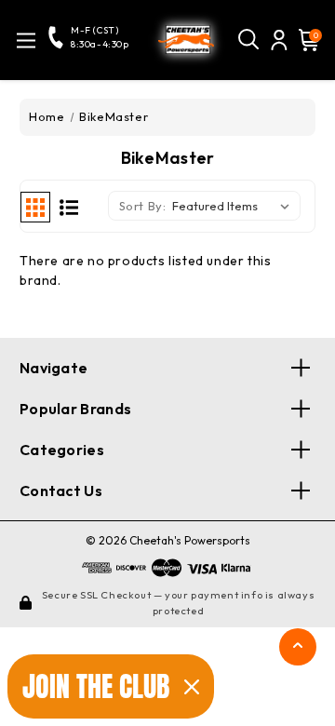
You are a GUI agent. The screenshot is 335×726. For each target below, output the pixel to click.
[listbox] (234, 206)
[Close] (191, 686)
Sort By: (143, 205)
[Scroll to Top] (297, 649)
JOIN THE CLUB (95, 686)
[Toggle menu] (25, 40)
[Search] (249, 40)
